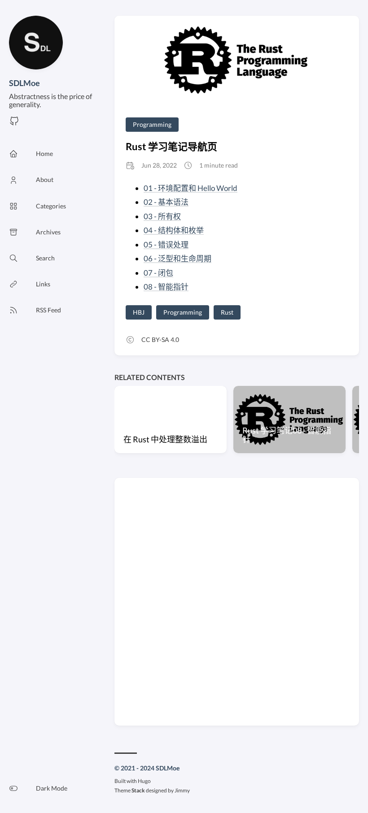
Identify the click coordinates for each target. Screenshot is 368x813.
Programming (152, 124)
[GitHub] (14, 123)
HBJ (139, 312)
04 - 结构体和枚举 (174, 230)
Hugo (144, 781)
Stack (138, 790)
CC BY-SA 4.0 (160, 339)
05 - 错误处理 (166, 244)
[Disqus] (237, 601)
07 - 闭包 (158, 272)
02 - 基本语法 (166, 202)
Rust (227, 312)
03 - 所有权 (162, 216)
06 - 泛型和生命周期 (177, 258)
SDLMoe (24, 83)
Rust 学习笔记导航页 (171, 146)
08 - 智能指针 (166, 286)
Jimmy (182, 790)
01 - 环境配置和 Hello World (190, 188)
